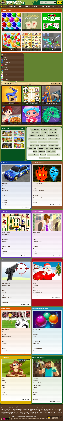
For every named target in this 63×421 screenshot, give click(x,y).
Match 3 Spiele (35, 132)
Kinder (34, 283)
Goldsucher (36, 343)
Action (21, 6)
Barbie (34, 251)
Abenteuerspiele (42, 142)
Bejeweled (43, 154)
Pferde (3, 380)
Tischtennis (4, 339)
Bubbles (35, 6)
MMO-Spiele (5, 128)
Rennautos (4, 200)
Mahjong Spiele (35, 129)
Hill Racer (4, 195)
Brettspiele (51, 138)
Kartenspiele (33, 135)
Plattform (35, 188)
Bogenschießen (6, 295)
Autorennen (5, 190)
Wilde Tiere (4, 394)
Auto (28, 6)
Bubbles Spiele (53, 129)
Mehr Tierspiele (25, 399)
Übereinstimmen (53, 142)
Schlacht (4, 292)
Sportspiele (33, 142)
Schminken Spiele (37, 241)
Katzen (3, 385)
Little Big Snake (37, 385)
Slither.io (35, 387)
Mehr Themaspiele (56, 297)
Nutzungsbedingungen (16, 418)
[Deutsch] (49, 417)
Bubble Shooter (34, 410)
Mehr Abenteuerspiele (55, 204)
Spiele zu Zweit (37, 382)
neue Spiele (3, 413)
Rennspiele (42, 151)
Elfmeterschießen (6, 336)
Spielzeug (35, 295)
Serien (34, 200)
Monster (35, 202)
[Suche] (55, 2)
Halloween (35, 288)
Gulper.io (35, 394)
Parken (3, 188)
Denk (42, 6)
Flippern (35, 346)
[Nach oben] (61, 417)
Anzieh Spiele (51, 154)
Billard (48, 151)
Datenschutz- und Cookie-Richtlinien (30, 418)
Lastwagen (4, 202)
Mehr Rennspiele (25, 207)
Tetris (57, 138)
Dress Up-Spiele (18, 409)
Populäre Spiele (6, 10)
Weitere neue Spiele (55, 83)
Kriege (3, 299)
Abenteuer (14, 6)
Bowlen (3, 341)
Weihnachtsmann (37, 292)
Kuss (58, 154)
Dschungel (35, 195)
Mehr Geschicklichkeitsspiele (53, 353)
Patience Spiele (49, 148)
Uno (3, 253)
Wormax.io (35, 392)
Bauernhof (4, 382)
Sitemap (13, 419)
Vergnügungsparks (38, 197)
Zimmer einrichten (44, 158)
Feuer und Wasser (33, 154)
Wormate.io (36, 399)
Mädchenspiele (33, 138)
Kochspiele (44, 145)
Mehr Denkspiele (25, 255)
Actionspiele (41, 135)
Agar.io (34, 397)
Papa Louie (36, 350)
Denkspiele (44, 129)
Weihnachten (36, 280)
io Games (35, 380)
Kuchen (35, 253)
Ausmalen (35, 285)
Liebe (34, 239)
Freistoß (4, 348)
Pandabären (5, 397)
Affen (53, 151)
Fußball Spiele (32, 148)
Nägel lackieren (37, 248)
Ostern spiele (36, 290)
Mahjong (41, 410)
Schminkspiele (30, 409)
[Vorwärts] (56, 10)
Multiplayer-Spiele (53, 145)
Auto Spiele (44, 132)
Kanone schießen (6, 288)
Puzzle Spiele (53, 132)
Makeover (35, 246)
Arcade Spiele (42, 138)
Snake (34, 339)
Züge (3, 197)
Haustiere (4, 390)
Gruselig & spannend (38, 190)
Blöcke (35, 151)
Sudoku (46, 410)
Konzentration (36, 341)
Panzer (3, 290)
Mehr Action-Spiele (25, 304)
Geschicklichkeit (51, 6)
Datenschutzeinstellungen (52, 418)
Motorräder (4, 186)
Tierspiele (40, 148)
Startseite (5, 6)
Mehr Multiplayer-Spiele (54, 401)
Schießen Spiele (34, 145)
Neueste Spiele (8, 83)
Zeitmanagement (37, 348)
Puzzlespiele (26, 410)
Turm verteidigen (6, 283)
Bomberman (5, 302)
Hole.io (34, 390)
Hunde (3, 392)
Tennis (3, 346)
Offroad (4, 205)
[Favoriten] (58, 2)
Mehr (59, 6)
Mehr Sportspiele (25, 353)
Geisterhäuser (36, 193)
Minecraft (57, 148)
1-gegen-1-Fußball (6, 350)
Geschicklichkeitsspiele (52, 135)
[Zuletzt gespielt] (61, 2)
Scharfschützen (6, 285)
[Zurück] (54, 10)
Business (56, 417)
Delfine (3, 387)
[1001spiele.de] (12, 2)
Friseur (35, 244)
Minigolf (4, 334)
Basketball (4, 343)
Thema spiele (38, 260)
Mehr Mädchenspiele (55, 255)
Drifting (3, 193)
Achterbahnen (36, 186)
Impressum (42, 418)
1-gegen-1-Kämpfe (6, 297)
